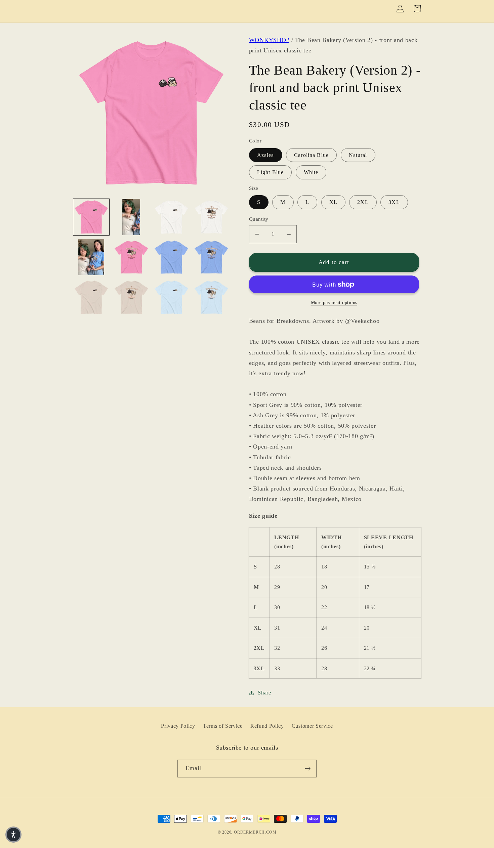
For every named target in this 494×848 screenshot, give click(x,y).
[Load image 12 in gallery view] (211, 297)
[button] (13, 834)
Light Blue (270, 172)
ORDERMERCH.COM (255, 832)
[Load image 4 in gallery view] (211, 217)
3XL (394, 202)
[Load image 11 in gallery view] (171, 297)
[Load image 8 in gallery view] (211, 257)
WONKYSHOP (269, 40)
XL (333, 202)
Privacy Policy (178, 726)
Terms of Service (223, 726)
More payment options (334, 302)
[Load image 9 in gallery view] (91, 297)
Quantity (259, 219)
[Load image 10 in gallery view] (131, 297)
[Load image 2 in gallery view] (131, 217)
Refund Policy (267, 726)
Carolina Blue (311, 155)
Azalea (265, 155)
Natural (358, 155)
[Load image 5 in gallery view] (91, 257)
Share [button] (264, 692)
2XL (362, 202)
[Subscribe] (307, 769)
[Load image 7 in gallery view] (171, 257)
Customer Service (312, 726)
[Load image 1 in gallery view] (91, 217)
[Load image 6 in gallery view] (131, 257)
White (311, 172)
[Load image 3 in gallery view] (171, 217)
